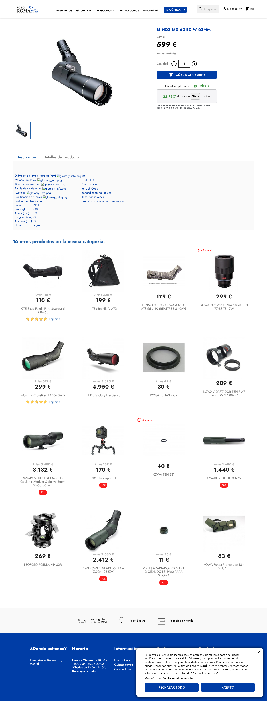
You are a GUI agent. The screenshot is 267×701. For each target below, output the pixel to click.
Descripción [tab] (26, 157)
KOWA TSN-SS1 (164, 474)
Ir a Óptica (173, 10)
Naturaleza (84, 10)
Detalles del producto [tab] (61, 157)
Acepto (228, 687)
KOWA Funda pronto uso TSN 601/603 (224, 566)
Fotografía (151, 10)
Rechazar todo (171, 687)
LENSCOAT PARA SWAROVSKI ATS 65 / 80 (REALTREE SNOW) (163, 307)
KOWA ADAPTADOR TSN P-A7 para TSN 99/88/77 (224, 393)
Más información (155, 678)
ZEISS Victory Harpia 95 (103, 395)
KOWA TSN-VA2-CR (163, 395)
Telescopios (103, 10)
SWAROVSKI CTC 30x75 (224, 478)
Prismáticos (64, 10)
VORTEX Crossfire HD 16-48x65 (43, 395)
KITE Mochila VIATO (103, 308)
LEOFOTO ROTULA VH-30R (43, 564)
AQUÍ (203, 666)
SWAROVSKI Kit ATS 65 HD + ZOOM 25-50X (103, 570)
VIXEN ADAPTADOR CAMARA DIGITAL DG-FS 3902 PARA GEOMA (164, 572)
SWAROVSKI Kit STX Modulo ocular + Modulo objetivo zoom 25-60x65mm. (42, 482)
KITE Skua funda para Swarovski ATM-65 (43, 310)
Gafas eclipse (122, 669)
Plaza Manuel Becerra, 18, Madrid (46, 662)
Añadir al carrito (187, 75)
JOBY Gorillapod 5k (103, 478)
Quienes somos (123, 665)
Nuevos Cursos (123, 660)
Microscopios (129, 10)
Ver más (196, 108)
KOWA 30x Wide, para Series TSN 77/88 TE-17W (224, 307)
